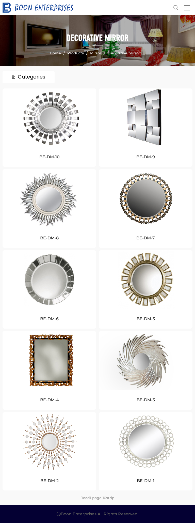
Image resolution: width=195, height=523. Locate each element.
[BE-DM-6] (49, 279)
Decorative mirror (124, 53)
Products (75, 53)
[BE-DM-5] (145, 279)
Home (55, 53)
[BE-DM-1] (145, 441)
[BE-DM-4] (49, 360)
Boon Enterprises (79, 7)
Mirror (95, 53)
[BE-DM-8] (49, 198)
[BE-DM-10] (49, 117)
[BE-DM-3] (145, 360)
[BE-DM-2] (49, 441)
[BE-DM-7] (145, 198)
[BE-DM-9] (145, 117)
